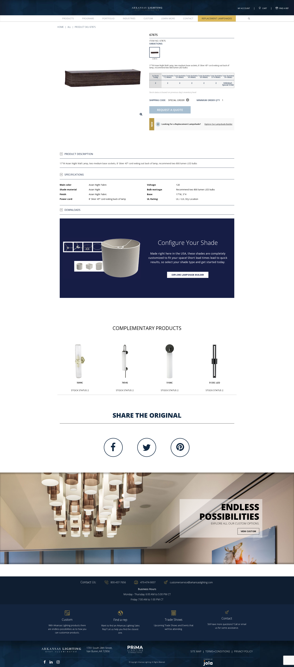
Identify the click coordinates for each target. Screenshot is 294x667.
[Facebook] (113, 447)
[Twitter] (146, 447)
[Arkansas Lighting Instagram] (58, 662)
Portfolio (108, 18)
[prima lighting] (129, 649)
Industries (129, 18)
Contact (188, 18)
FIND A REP (284, 8)
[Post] (80, 361)
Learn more (168, 18)
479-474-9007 (148, 582)
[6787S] (102, 75)
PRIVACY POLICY (243, 651)
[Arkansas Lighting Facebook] (45, 662)
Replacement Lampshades (217, 18)
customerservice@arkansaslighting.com (191, 582)
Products (68, 18)
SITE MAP (195, 651)
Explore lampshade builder (188, 274)
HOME (60, 27)
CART (264, 8)
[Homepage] (147, 6)
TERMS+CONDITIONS (217, 651)
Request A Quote (170, 110)
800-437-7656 (118, 582)
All (69, 27)
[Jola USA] (227, 662)
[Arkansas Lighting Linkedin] (51, 662)
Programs (88, 18)
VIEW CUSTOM (248, 531)
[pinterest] (180, 447)
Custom (148, 18)
